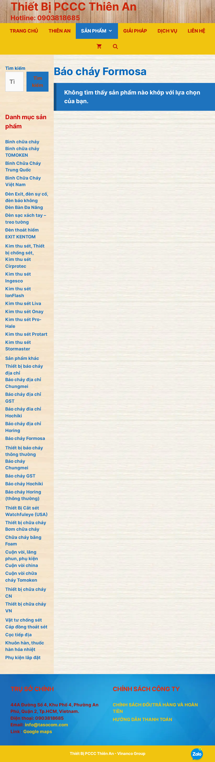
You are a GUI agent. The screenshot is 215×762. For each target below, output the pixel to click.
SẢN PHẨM (93, 31)
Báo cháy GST (20, 476)
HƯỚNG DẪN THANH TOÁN (142, 719)
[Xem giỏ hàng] (99, 47)
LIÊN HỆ (196, 31)
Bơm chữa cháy (22, 529)
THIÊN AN (60, 31)
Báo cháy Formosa (25, 438)
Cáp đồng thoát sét (26, 626)
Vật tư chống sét (23, 620)
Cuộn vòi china (21, 565)
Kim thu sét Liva (23, 303)
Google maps (37, 731)
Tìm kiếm (15, 68)
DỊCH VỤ (167, 31)
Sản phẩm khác (22, 358)
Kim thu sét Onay (24, 311)
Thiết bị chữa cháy (25, 522)
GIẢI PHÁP (135, 31)
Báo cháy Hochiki (24, 483)
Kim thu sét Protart (26, 334)
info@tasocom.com (46, 724)
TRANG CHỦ (24, 31)
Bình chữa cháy (22, 141)
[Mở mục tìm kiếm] (115, 47)
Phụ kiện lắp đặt (23, 657)
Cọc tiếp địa (18, 634)
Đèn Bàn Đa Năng (24, 207)
